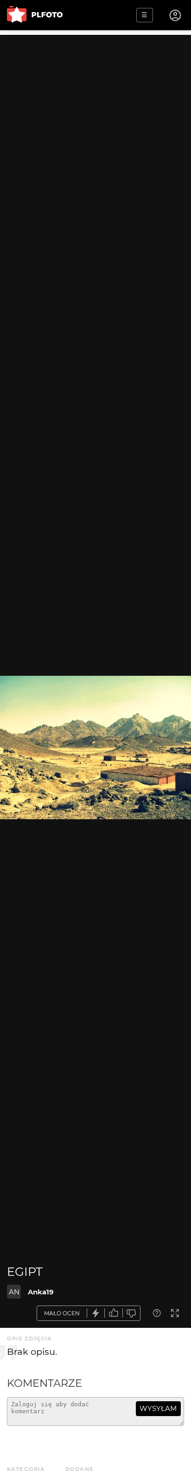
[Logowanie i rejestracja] (176, 15)
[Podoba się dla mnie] (113, 1313)
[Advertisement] (95, 130)
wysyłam (158, 1408)
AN (14, 1291)
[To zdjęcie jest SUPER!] (96, 1313)
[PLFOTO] (35, 15)
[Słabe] (131, 1313)
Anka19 (41, 1291)
